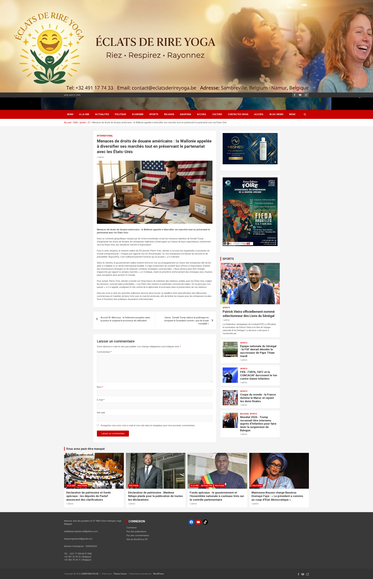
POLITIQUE (120, 114)
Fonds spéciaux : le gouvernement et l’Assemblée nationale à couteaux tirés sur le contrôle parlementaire (217, 496)
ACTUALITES (102, 114)
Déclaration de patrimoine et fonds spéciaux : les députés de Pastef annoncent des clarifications (88, 496)
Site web (101, 412)
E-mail (100, 400)
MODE (292, 114)
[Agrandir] (273, 181)
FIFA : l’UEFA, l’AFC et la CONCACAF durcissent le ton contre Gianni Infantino (258, 375)
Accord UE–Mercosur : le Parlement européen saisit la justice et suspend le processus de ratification (125, 319)
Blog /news (276, 114)
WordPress (158, 573)
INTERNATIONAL (105, 136)
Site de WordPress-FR (137, 539)
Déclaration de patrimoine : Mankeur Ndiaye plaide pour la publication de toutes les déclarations (155, 496)
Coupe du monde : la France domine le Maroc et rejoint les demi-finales (258, 398)
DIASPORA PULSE (89, 573)
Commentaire (104, 352)
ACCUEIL (201, 114)
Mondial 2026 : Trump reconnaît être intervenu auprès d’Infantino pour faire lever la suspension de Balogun (258, 423)
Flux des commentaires (137, 535)
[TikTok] (205, 522)
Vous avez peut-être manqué (85, 449)
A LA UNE (84, 114)
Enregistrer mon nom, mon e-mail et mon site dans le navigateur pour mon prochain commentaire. (148, 425)
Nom (100, 387)
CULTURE (217, 114)
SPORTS (153, 114)
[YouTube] (198, 522)
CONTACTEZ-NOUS (238, 114)
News (70, 114)
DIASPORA (185, 114)
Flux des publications (136, 531)
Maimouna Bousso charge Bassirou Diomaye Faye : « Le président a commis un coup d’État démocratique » (277, 496)
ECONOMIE (138, 114)
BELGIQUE (244, 414)
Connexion (131, 527)
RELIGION (169, 114)
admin (101, 157)
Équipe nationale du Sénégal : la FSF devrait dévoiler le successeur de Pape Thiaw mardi (258, 351)
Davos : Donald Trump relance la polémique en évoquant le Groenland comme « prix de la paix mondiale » (186, 320)
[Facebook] (191, 522)
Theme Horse (119, 573)
